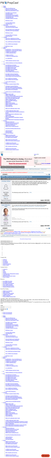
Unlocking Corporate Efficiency (11, 86)
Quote (48, 200)
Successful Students (9, 132)
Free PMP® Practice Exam (10, 67)
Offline (6, 194)
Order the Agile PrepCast (10, 26)
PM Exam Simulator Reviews (11, 124)
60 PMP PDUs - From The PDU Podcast (13, 50)
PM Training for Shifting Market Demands (13, 88)
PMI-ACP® (5, 25)
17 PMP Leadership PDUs (10, 52)
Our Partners (5, 262)
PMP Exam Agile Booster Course (12, 10)
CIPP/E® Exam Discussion (10, 148)
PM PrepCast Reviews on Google (12, 122)
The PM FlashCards (9, 17)
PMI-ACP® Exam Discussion (11, 139)
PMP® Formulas (8, 105)
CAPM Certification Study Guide (12, 110)
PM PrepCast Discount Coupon (9, 275)
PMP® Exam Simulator (7, 291)
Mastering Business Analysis (8, 286)
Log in (2, 310)
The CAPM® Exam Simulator (11, 43)
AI (3, 61)
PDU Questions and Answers (11, 146)
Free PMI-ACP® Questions (8, 283)
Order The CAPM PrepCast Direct (12, 38)
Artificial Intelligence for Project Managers (13, 62)
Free (4, 63)
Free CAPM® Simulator (8, 284)
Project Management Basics (8, 285)
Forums (2, 166)
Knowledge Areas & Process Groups (12, 97)
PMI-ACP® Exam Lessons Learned (12, 140)
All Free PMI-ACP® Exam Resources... (13, 76)
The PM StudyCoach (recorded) (11, 15)
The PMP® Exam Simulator (11, 12)
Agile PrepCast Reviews (10, 125)
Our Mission (5, 261)
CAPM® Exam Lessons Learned (12, 144)
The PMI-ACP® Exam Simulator (12, 30)
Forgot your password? (7, 312)
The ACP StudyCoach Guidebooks (12, 29)
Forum (4, 134)
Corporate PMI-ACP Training (11, 35)
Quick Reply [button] (42, 200)
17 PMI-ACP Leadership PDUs (11, 56)
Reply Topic (5, 174)
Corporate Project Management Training (11, 273)
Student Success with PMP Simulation (12, 91)
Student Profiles (8, 131)
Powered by (22, 238)
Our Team (5, 260)
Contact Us (5, 269)
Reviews (5, 120)
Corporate (5, 82)
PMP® (4, 7)
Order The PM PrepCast (10, 8)
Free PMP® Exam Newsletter (11, 69)
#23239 (48, 178)
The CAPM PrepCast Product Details (12, 41)
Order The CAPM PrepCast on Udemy (13, 39)
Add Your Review (9, 130)
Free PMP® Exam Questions (11, 137)
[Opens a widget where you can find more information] (45, 455)
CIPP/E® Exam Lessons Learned (12, 149)
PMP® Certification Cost (10, 95)
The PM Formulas (9, 13)
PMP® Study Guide (9, 93)
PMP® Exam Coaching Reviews (11, 126)
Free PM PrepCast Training (10, 65)
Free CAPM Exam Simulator (11, 78)
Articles (4, 92)
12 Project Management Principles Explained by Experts (16, 421)
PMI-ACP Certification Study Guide (12, 108)
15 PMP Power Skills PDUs (11, 51)
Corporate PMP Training (10, 22)
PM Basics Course (9, 20)
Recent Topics (9, 166)
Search (22, 166)
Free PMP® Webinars (9, 70)
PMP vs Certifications (9, 116)
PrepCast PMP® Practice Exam (9, 296)
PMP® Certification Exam (10, 99)
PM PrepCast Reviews (9, 121)
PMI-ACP (38, 243)
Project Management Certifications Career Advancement (16, 422)
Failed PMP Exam (9, 106)
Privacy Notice (6, 265)
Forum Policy (16, 166)
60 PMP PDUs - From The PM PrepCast (13, 49)
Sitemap (4, 272)
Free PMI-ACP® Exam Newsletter (12, 75)
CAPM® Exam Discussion (10, 142)
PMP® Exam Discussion (10, 135)
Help (4, 270)
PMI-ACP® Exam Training (8, 293)
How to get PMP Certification (11, 100)
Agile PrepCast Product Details (11, 27)
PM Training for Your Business (11, 89)
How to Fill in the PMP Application (12, 98)
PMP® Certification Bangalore (11, 104)
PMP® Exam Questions (10, 102)
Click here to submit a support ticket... (36, 172)
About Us (5, 259)
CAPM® (5, 37)
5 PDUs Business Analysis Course (12, 60)
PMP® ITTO (8, 101)
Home (4, 6)
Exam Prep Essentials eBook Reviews (12, 128)
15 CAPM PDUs (8, 58)
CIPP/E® (5, 47)
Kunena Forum (28, 238)
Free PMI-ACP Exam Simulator (11, 73)
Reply (45, 200)
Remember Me (38, 164)
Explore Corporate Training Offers (12, 83)
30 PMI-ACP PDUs (9, 55)
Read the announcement (17, 163)
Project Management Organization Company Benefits (15, 424)
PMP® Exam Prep (6, 295)
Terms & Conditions (7, 263)
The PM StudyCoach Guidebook (11, 16)
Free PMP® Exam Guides (10, 68)
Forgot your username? (46, 163)
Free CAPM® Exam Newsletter (11, 79)
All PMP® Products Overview (11, 18)
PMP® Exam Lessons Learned (11, 136)
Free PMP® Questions (7, 282)
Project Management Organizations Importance (14, 119)
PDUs (4, 48)
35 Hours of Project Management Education (14, 96)
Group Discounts (8, 23)
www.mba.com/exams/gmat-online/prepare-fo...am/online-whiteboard (29, 206)
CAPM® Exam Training (8, 294)
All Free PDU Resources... (10, 81)
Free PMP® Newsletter (7, 281)
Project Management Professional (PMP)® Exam (17, 169)
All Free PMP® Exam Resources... (12, 71)
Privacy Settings (6, 277)
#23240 (48, 202)
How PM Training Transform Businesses (13, 87)
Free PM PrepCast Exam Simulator (12, 66)
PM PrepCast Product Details (11, 9)
